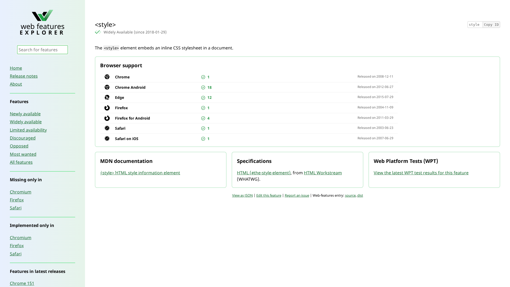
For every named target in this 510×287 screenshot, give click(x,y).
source (350, 195)
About (16, 84)
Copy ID (491, 25)
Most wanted (23, 154)
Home (16, 68)
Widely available (26, 122)
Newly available (25, 114)
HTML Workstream (323, 173)
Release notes (24, 76)
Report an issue (297, 195)
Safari (16, 208)
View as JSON (242, 195)
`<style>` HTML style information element (140, 173)
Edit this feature (268, 195)
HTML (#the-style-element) (264, 173)
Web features (42, 28)
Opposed (19, 146)
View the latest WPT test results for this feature (421, 173)
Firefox (17, 200)
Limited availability (28, 130)
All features (21, 162)
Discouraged (23, 138)
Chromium (20, 192)
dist (360, 195)
